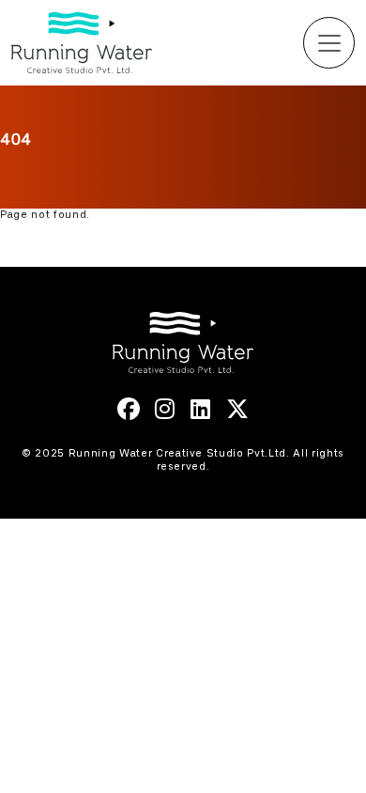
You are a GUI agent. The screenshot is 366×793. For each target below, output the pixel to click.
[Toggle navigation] (329, 43)
